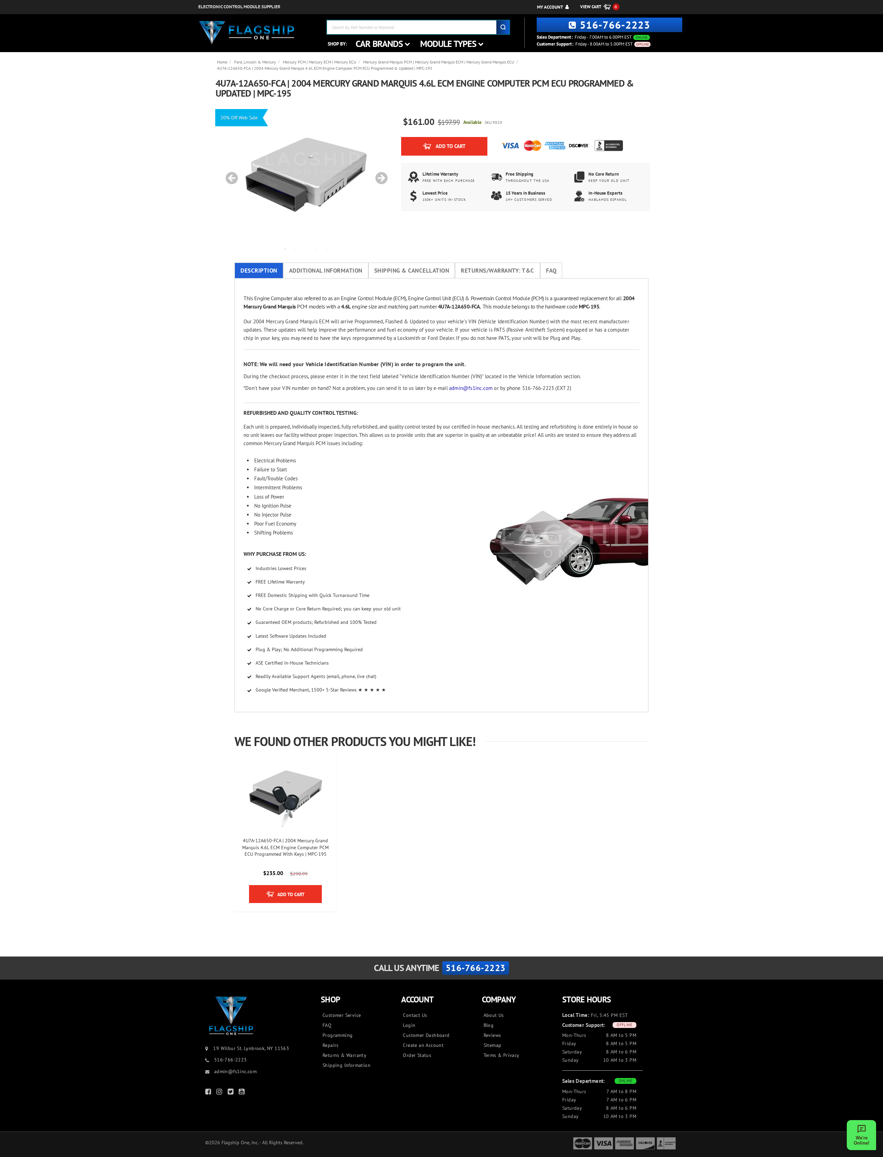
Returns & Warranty (344, 1055)
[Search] (502, 27)
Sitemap (493, 1045)
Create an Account (423, 1045)
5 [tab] (326, 248)
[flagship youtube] (242, 1093)
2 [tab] (295, 248)
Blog (489, 1025)
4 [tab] (316, 248)
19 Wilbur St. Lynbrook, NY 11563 (251, 1048)
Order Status (417, 1055)
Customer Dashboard (426, 1035)
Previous (229, 174)
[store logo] (246, 32)
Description (258, 270)
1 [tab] (285, 248)
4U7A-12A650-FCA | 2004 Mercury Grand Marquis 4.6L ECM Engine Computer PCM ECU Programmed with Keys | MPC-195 (285, 847)
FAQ (551, 270)
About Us (494, 1015)
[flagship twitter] (231, 1093)
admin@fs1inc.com (471, 388)
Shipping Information (346, 1065)
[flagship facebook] (209, 1093)
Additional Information (326, 270)
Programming (338, 1035)
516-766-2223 (615, 24)
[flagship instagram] (220, 1093)
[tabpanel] (306, 175)
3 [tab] (305, 248)
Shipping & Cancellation (411, 270)
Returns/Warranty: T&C (497, 270)
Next (379, 174)
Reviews (492, 1035)
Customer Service (342, 1015)
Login (409, 1025)
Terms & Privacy (501, 1055)
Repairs (331, 1045)
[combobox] (418, 27)
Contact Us (415, 1015)
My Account (550, 7)
